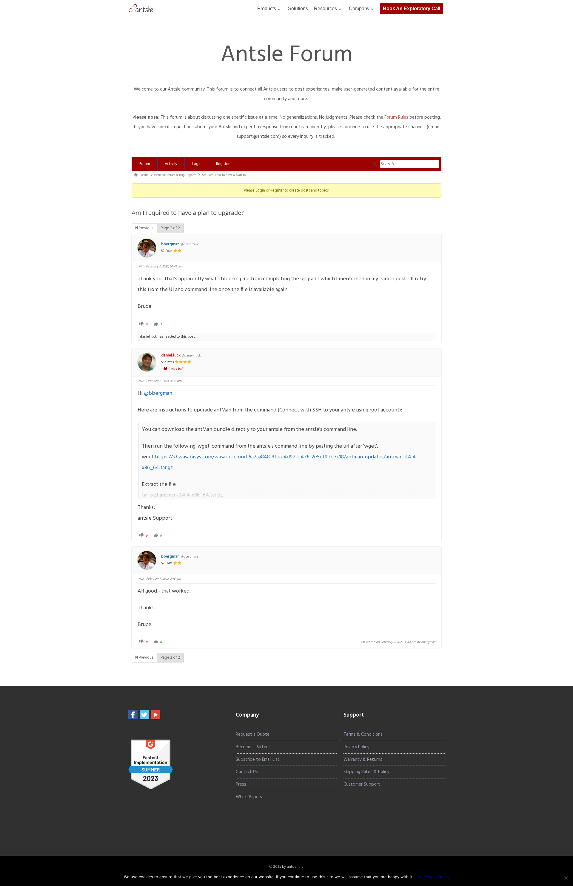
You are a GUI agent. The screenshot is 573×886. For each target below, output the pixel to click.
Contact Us (247, 771)
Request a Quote (252, 734)
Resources (325, 8)
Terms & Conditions (363, 734)
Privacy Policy (356, 747)
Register (222, 164)
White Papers (249, 797)
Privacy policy (436, 876)
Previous (145, 228)
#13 (141, 579)
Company (359, 8)
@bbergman (158, 393)
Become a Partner (253, 747)
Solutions (298, 8)
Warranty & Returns (363, 759)
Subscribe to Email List (258, 759)
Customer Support (362, 784)
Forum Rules (396, 117)
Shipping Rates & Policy (366, 771)
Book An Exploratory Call (411, 8)
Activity (171, 164)
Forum (144, 164)
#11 (140, 266)
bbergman (170, 244)
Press (241, 784)
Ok (418, 876)
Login (196, 164)
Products (266, 8)
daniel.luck (171, 356)
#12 (141, 381)
